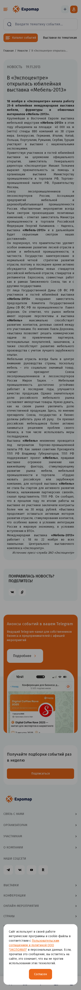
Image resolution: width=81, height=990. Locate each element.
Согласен (40, 974)
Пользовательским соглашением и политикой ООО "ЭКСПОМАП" (34, 945)
